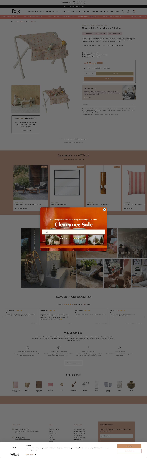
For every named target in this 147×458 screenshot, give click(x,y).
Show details (29, 454)
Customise (128, 451)
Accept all (129, 446)
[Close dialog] (104, 209)
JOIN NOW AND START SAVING (73, 238)
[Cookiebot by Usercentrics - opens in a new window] (14, 454)
